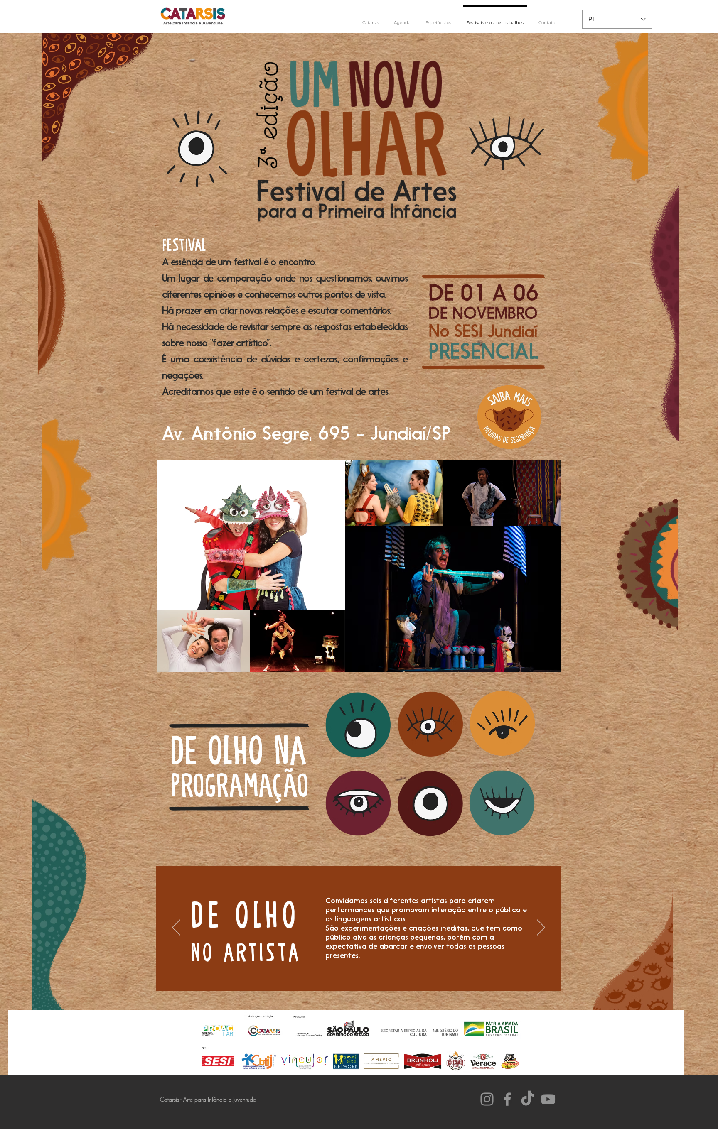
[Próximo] (541, 928)
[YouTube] (548, 1099)
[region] (356, 801)
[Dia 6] (390, 972)
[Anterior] (176, 928)
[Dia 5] (379, 972)
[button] (438, 19)
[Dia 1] (338, 972)
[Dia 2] (348, 972)
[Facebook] (507, 1099)
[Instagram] (487, 1099)
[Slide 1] (327, 972)
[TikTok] (527, 1099)
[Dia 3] (358, 972)
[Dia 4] (369, 972)
